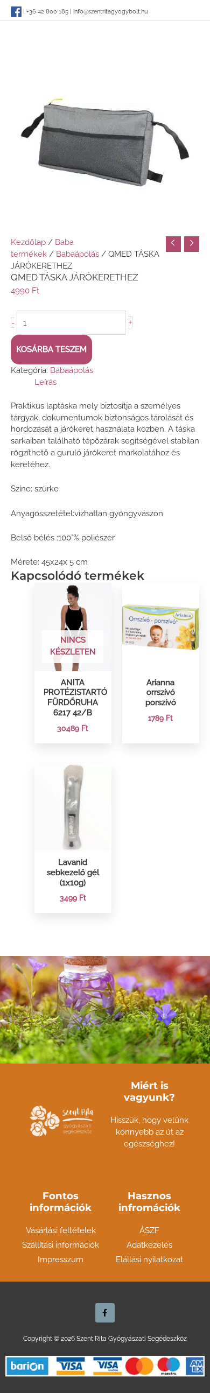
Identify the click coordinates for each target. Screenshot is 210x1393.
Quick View (73, 661)
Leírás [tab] (45, 381)
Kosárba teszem (51, 349)
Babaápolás (77, 253)
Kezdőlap (28, 242)
